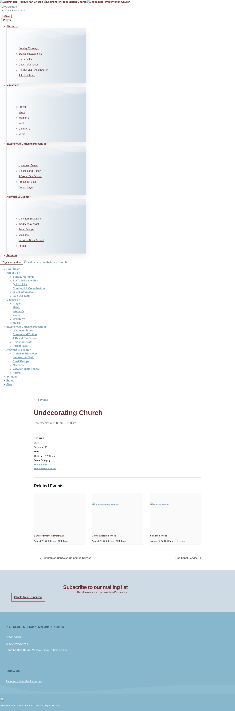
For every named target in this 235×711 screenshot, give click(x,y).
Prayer (22, 107)
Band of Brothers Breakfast (49, 535)
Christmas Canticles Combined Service (67, 558)
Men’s (22, 112)
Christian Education (30, 218)
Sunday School (158, 535)
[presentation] (59, 512)
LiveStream (9, 6)
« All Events (41, 399)
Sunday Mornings (29, 48)
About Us (12, 26)
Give (9, 384)
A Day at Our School (30, 176)
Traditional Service (186, 558)
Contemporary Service (104, 535)
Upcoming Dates (28, 165)
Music (22, 134)
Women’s (24, 117)
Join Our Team (27, 75)
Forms (22, 245)
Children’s (24, 128)
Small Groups (26, 229)
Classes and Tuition (30, 171)
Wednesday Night (29, 224)
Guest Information (29, 64)
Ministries (12, 85)
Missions (24, 235)
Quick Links (25, 59)
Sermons (11, 255)
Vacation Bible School (31, 240)
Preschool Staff (27, 181)
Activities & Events (17, 196)
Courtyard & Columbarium (33, 70)
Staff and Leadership (30, 53)
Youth (22, 123)
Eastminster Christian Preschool (26, 143)
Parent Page (26, 187)
